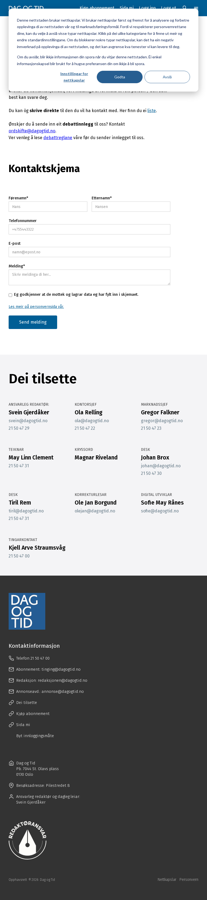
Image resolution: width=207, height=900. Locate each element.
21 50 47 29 (19, 428)
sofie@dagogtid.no (160, 511)
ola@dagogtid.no (92, 421)
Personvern (189, 879)
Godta (119, 77)
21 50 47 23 (151, 428)
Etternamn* (102, 198)
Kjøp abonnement (97, 8)
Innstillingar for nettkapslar (74, 77)
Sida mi (127, 8)
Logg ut (168, 8)
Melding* (17, 266)
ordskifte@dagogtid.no (32, 130)
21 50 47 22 (85, 428)
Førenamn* (18, 198)
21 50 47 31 (19, 466)
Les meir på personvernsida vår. (36, 306)
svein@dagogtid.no (28, 421)
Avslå (167, 77)
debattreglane (57, 137)
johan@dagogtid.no (161, 466)
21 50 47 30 (151, 473)
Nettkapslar (167, 879)
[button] (196, 8)
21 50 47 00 (19, 556)
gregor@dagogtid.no (162, 421)
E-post (14, 243)
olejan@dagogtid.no (95, 511)
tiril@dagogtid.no (26, 511)
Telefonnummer (23, 221)
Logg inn (147, 8)
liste (151, 110)
